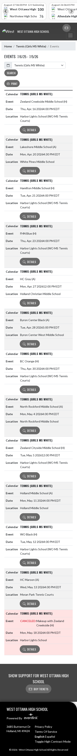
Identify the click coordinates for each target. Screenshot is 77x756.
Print (14, 83)
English (39, 736)
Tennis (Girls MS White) (31, 46)
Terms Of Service (46, 731)
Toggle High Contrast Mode (53, 741)
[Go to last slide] (6, 11)
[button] (66, 28)
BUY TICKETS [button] (41, 689)
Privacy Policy (43, 726)
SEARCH (11, 73)
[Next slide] (71, 11)
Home (8, 46)
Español (50, 736)
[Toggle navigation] (70, 35)
